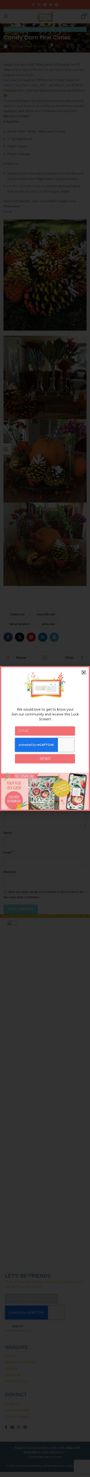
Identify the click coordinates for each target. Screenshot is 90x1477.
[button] (83, 672)
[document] (45, 738)
